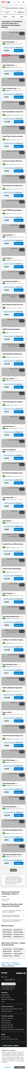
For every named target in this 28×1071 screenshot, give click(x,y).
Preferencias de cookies (7, 1027)
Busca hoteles (5, 962)
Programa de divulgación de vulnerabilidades (12, 1029)
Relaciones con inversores (7, 999)
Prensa (3, 1001)
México (3, 964)
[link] (14, 2)
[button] (13, 7)
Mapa (21, 16)
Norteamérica (14, 962)
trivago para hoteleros (6, 1011)
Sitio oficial (5, 900)
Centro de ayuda (5, 1036)
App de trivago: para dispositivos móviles (11, 1008)
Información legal (5, 1020)
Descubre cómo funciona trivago (9, 1039)
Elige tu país (4, 976)
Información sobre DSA (7, 1025)
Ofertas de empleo (6, 997)
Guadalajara (16, 964)
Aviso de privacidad (6, 1022)
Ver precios (18, 50)
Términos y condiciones (7, 1018)
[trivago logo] (6, 2)
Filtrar (13, 16)
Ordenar (5, 16)
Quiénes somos (5, 995)
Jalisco (9, 964)
